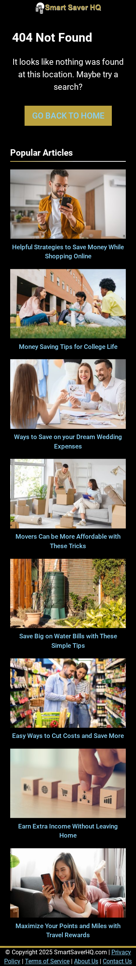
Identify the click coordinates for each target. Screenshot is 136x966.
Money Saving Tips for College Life (68, 346)
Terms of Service (47, 961)
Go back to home (68, 115)
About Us (86, 961)
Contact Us (117, 961)
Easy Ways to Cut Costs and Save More (68, 735)
